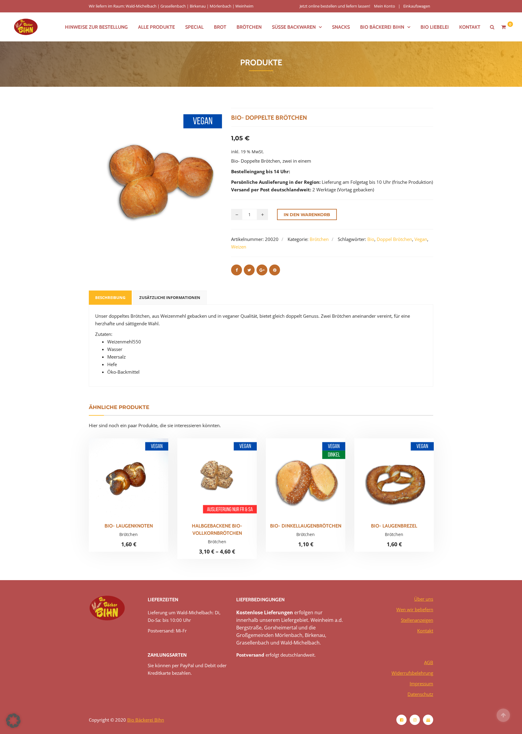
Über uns (423, 599)
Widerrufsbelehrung (412, 673)
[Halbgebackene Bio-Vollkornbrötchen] (206, 482)
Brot (220, 27)
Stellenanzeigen (417, 620)
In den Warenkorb (307, 214)
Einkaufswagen (416, 6)
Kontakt (469, 27)
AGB (428, 662)
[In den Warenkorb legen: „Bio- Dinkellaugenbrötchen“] (316, 480)
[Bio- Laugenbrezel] (383, 480)
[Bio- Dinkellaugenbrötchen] (295, 480)
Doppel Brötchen (394, 239)
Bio (370, 239)
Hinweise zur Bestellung (96, 27)
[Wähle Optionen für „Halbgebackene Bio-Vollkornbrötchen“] (227, 482)
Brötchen (249, 27)
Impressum (421, 683)
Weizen (238, 247)
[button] (13, 720)
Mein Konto (384, 6)
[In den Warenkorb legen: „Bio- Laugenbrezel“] (404, 480)
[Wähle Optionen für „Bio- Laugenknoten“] (138, 480)
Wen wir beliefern (414, 609)
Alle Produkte (156, 27)
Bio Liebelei (434, 27)
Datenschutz (420, 694)
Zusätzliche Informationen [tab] (169, 297)
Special (194, 27)
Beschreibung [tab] (110, 297)
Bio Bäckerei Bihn (145, 720)
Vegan (420, 239)
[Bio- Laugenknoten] (118, 480)
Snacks (341, 27)
